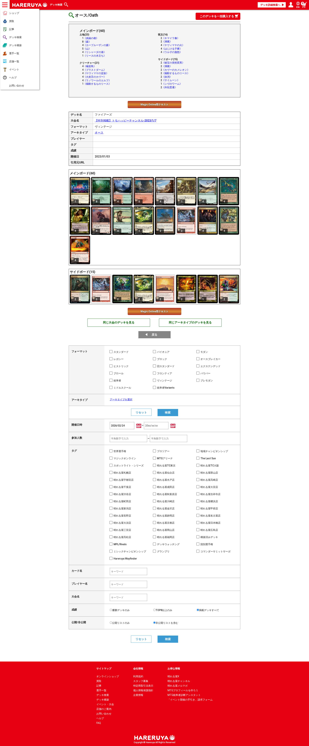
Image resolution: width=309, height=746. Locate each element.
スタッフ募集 (140, 681)
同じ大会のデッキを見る (118, 322)
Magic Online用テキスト (154, 104)
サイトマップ (103, 668)
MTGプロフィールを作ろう (183, 690)
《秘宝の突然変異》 (173, 62)
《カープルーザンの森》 (97, 45)
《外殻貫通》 (169, 87)
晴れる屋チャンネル (179, 681)
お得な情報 (174, 668)
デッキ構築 (15, 45)
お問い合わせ (16, 85)
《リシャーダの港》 (95, 52)
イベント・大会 (105, 704)
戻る (154, 334)
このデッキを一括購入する (217, 16)
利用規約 (138, 676)
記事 (11, 29)
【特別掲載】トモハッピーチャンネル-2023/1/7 (125, 120)
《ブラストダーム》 (95, 69)
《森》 (87, 41)
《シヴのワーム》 (172, 83)
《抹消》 (167, 76)
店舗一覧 (14, 61)
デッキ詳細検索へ (270, 4)
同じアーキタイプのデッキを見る (190, 322)
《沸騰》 (167, 41)
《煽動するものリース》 (97, 83)
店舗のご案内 (103, 709)
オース (99, 132)
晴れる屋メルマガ (178, 685)
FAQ (98, 722)
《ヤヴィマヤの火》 (173, 45)
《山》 (87, 48)
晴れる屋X (173, 676)
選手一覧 (14, 53)
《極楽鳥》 (90, 66)
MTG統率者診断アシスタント (184, 695)
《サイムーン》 (171, 80)
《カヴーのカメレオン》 (176, 69)
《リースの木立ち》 (95, 55)
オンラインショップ (107, 676)
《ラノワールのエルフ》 (97, 80)
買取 (11, 21)
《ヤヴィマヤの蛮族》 (96, 73)
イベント (14, 69)
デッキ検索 (15, 37)
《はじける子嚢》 (172, 48)
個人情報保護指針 (143, 690)
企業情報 (138, 695)
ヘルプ (13, 77)
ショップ (14, 13)
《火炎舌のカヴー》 (95, 76)
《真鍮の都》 (91, 38)
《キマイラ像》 (171, 38)
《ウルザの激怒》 (172, 52)
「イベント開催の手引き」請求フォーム (190, 699)
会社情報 (138, 668)
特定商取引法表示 (143, 685)
